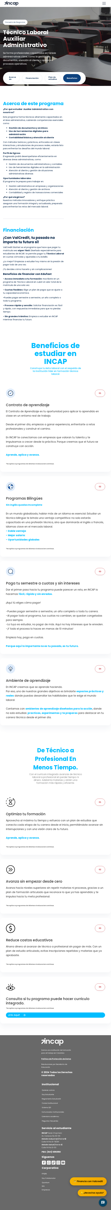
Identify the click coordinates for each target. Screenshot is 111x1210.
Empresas (46, 1190)
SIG (43, 1186)
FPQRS (44, 1174)
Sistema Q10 (46, 1107)
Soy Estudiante (48, 1094)
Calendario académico (50, 1116)
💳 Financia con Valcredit (88, 1181)
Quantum (45, 1182)
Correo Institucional (50, 1103)
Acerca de (12, 78)
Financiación (32, 78)
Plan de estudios (52, 78)
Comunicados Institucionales (53, 1112)
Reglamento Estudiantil (51, 1099)
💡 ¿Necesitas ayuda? (92, 1192)
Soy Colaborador (49, 1178)
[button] (103, 3)
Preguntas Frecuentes (50, 1121)
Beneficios (72, 78)
